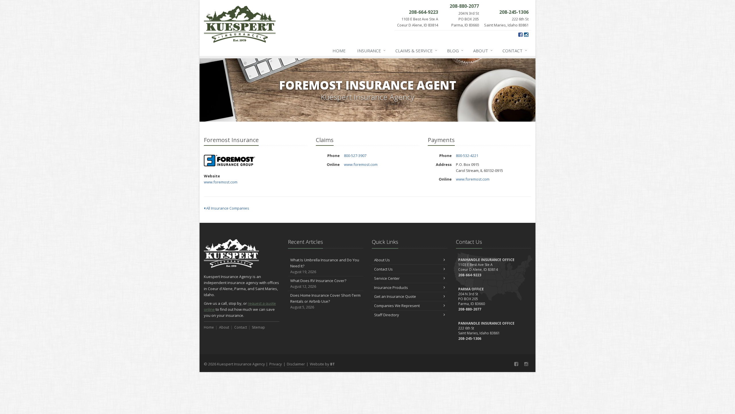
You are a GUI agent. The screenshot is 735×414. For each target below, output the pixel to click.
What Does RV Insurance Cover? (318, 283)
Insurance (371, 50)
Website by (322, 364)
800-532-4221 (467, 155)
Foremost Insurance (229, 160)
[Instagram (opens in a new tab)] (526, 34)
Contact (514, 50)
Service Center (387, 278)
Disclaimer (296, 364)
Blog (455, 50)
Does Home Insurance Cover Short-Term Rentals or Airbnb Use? (325, 301)
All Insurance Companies (227, 208)
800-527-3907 (355, 155)
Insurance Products (391, 287)
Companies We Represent (397, 305)
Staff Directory (386, 314)
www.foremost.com (220, 182)
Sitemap (258, 327)
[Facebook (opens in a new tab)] (520, 34)
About (483, 50)
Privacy (275, 364)
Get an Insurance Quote (395, 296)
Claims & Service (416, 50)
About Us (382, 259)
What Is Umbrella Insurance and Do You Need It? (324, 265)
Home (339, 50)
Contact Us (383, 269)
